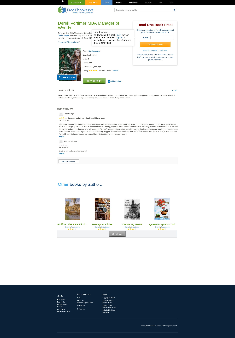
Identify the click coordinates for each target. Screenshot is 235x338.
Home (79, 298)
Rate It (115, 71)
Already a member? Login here (155, 50)
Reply (61, 136)
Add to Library (116, 81)
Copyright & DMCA (108, 298)
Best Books (133, 2)
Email (146, 37)
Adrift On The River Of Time (72, 224)
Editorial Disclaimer (108, 310)
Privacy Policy (107, 303)
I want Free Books (155, 44)
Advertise (105, 312)
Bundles (148, 2)
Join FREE (93, 2)
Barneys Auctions (102, 224)
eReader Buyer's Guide (85, 303)
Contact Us (81, 305)
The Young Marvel (132, 224)
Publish (119, 2)
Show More (117, 234)
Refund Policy (107, 305)
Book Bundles (62, 304)
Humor (67, 227)
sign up (119, 37)
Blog (160, 2)
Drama (97, 227)
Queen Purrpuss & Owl (162, 224)
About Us (80, 300)
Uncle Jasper (63, 35)
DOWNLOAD (93, 81)
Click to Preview (68, 77)
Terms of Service (107, 300)
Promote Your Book (63, 312)
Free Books (61, 299)
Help (171, 2)
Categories (75, 2)
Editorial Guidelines (109, 308)
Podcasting (61, 309)
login (119, 35)
